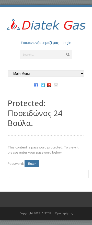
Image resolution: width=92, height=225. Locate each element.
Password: (16, 163)
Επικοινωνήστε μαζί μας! (40, 42)
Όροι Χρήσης (63, 213)
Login (67, 42)
